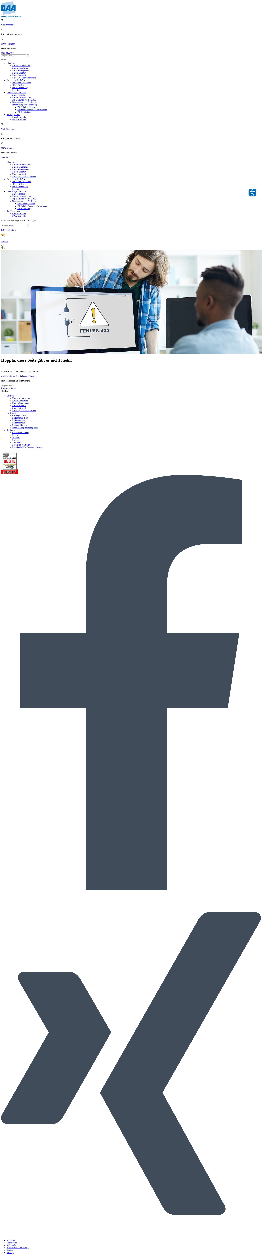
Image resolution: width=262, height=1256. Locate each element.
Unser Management (20, 70)
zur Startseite (6, 376)
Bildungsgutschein (20, 418)
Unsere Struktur (19, 73)
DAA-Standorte (19, 119)
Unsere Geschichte (20, 68)
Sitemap (10, 1252)
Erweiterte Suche (8, 388)
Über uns (10, 63)
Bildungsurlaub (18, 423)
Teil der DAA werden (21, 82)
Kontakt (10, 1250)
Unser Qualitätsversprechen (24, 78)
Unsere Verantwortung (22, 65)
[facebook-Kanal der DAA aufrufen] (131, 889)
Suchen (5, 391)
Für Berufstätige (24, 112)
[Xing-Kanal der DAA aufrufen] (131, 1235)
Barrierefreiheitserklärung (18, 1247)
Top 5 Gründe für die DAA (24, 100)
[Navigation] (5, 59)
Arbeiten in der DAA (16, 80)
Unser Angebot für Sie (16, 92)
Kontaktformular (19, 117)
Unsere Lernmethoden (21, 97)
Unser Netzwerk (19, 75)
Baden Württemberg (20, 432)
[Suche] (2, 59)
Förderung (11, 413)
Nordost (15, 440)
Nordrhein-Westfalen (21, 445)
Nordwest (16, 442)
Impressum (11, 1240)
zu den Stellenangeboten (23, 376)
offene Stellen (18, 85)
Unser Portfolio (18, 95)
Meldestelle (11, 1245)
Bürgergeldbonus (19, 425)
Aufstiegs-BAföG (19, 415)
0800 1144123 (7, 53)
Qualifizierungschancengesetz (25, 427)
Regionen (11, 430)
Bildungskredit (18, 420)
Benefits (15, 90)
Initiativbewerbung (20, 87)
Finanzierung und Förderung (24, 102)
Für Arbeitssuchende (26, 107)
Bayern (15, 435)
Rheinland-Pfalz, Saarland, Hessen (27, 447)
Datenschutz (12, 1243)
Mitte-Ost (16, 437)
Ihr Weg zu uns (13, 114)
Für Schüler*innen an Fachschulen (32, 109)
